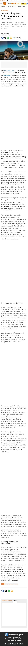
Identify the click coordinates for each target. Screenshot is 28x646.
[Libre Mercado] (11, 3)
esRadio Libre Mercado (16, 6)
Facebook (5, 644)
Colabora (23, 3)
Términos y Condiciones (11, 639)
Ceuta (7, 0)
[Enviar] (8, 38)
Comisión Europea (8, 71)
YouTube (13, 644)
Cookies (20, 639)
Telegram (20, 644)
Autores (19, 640)
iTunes (22, 644)
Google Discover (15, 644)
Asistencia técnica (11, 640)
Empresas (3, 6)
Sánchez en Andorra (13, 0)
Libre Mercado (4, 10)
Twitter (8, 644)
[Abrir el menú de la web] (1, 3)
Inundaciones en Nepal (22, 0)
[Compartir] (2, 38)
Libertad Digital (14, 634)
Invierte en (8, 6)
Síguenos (18, 37)
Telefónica (6, 75)
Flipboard (17, 644)
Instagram (10, 644)
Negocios (25, 6)
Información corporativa (14, 637)
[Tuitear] (5, 38)
